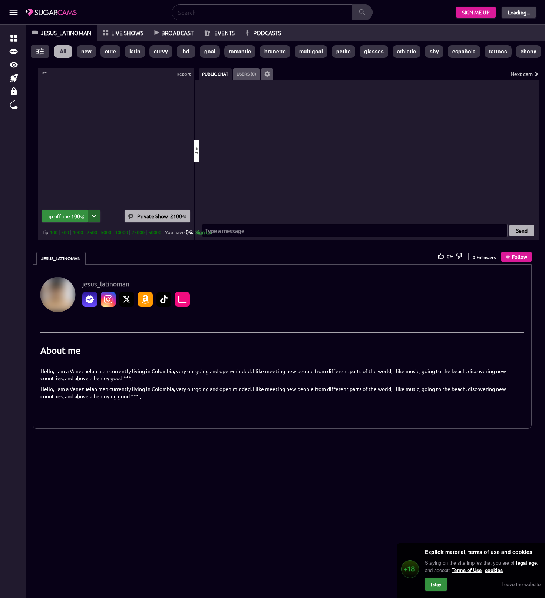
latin (135, 51)
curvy (161, 51)
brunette (275, 51)
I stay (436, 584)
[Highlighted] (14, 38)
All (63, 51)
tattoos (498, 51)
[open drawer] (13, 12)
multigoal (311, 51)
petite (343, 51)
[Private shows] (14, 91)
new (86, 51)
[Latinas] (14, 51)
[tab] (215, 74)
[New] (14, 78)
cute (110, 51)
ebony (528, 51)
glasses (374, 51)
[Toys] (14, 105)
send (522, 230)
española (464, 51)
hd (186, 51)
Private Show (159, 216)
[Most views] (14, 65)
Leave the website (521, 584)
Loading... (519, 12)
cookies (494, 570)
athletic (406, 51)
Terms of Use (467, 570)
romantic (240, 51)
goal (209, 51)
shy (434, 51)
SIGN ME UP (476, 12)
